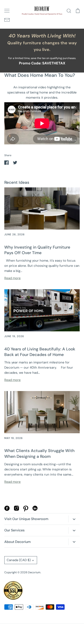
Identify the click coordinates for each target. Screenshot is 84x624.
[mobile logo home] (42, 10)
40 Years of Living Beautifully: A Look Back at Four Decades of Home (39, 351)
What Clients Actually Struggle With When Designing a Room (39, 453)
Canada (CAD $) (19, 560)
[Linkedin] (35, 509)
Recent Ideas (16, 182)
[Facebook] (7, 510)
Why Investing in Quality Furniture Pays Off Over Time (37, 250)
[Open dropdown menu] (74, 519)
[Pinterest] (25, 510)
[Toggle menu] (7, 10)
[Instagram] (16, 509)
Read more (12, 278)
